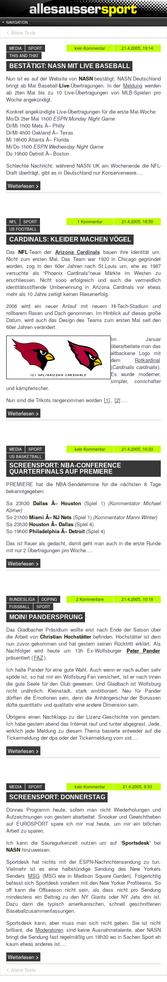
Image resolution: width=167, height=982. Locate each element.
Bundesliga (22, 599)
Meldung (132, 85)
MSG (34, 875)
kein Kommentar (90, 48)
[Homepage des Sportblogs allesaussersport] (83, 9)
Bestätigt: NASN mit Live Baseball (69, 66)
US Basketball (25, 456)
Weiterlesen (21, 185)
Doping (49, 599)
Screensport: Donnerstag (57, 797)
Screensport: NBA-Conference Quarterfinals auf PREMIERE (65, 468)
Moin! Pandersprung (46, 617)
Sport (35, 48)
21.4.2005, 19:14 (137, 48)
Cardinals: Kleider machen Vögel (70, 239)
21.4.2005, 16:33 (137, 449)
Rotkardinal (147, 360)
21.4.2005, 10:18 (137, 599)
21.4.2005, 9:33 (137, 786)
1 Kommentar (90, 221)
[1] (107, 400)
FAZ (38, 657)
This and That (23, 55)
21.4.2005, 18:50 (137, 221)
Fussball (19, 606)
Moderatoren (49, 929)
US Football (23, 229)
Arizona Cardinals (77, 252)
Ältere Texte (23, 32)
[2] (117, 400)
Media (15, 48)
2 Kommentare (90, 599)
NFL (13, 221)
